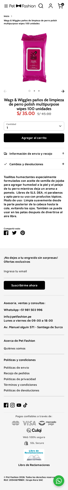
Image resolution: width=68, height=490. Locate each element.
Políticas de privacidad (20, 379)
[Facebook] (6, 405)
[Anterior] (5, 91)
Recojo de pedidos (17, 373)
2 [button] (34, 90)
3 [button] (38, 90)
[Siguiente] (63, 91)
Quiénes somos (15, 348)
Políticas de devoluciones (21, 390)
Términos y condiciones (20, 384)
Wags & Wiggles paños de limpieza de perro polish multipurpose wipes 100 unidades (30, 22)
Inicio (6, 16)
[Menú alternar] (4, 6)
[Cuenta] (50, 4)
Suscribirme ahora (24, 285)
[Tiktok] (25, 405)
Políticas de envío (16, 367)
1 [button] (29, 91)
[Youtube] (19, 405)
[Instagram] (12, 405)
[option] (34, 58)
